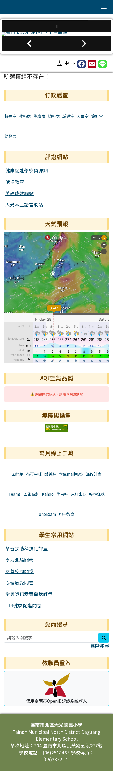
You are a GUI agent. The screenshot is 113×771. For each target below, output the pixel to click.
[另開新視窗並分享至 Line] (102, 64)
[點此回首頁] (56, 34)
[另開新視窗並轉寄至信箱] (92, 64)
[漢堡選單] (104, 7)
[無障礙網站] (56, 427)
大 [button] (59, 63)
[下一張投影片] (83, 43)
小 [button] (73, 63)
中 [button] (66, 63)
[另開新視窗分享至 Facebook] (81, 64)
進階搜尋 (99, 646)
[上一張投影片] (29, 43)
